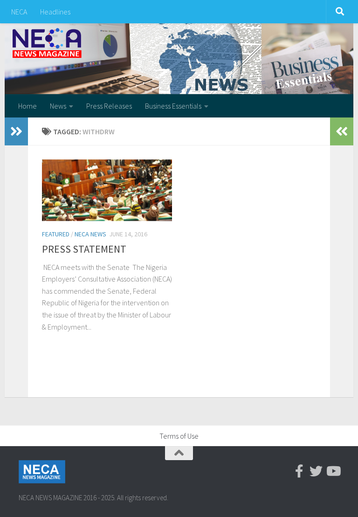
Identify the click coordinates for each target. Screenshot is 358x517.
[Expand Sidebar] (16, 131)
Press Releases (109, 105)
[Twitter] (316, 471)
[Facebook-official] (299, 471)
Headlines (55, 11)
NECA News (90, 234)
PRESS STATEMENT (84, 248)
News (58, 105)
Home (27, 105)
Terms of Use (179, 436)
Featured (55, 234)
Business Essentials (173, 105)
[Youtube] (332, 471)
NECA (19, 11)
